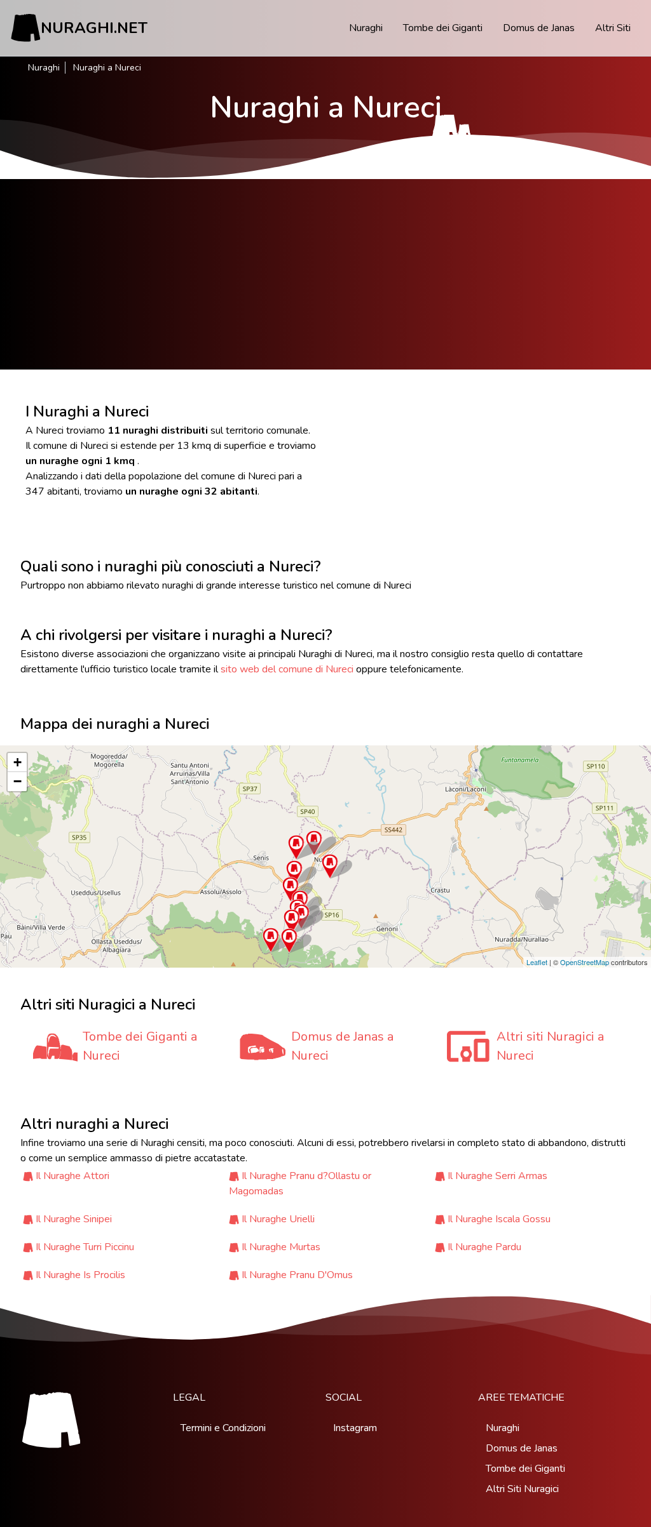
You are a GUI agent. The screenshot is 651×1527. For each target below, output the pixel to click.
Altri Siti (613, 28)
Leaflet (536, 962)
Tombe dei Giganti (443, 28)
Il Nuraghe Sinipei (74, 1219)
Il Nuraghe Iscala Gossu (499, 1219)
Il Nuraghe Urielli (278, 1219)
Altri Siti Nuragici (522, 1489)
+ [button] (17, 762)
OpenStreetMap (584, 962)
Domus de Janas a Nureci (342, 1046)
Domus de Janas (539, 28)
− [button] (17, 781)
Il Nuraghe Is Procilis (80, 1275)
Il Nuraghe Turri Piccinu (85, 1247)
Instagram (355, 1428)
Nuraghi (366, 28)
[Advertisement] (325, 274)
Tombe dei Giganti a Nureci (140, 1046)
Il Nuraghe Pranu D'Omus (297, 1275)
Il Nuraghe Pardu (484, 1247)
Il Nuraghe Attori (72, 1176)
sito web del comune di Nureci (287, 669)
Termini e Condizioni (223, 1428)
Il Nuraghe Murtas (281, 1247)
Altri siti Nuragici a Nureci (550, 1046)
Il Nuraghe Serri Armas (497, 1176)
